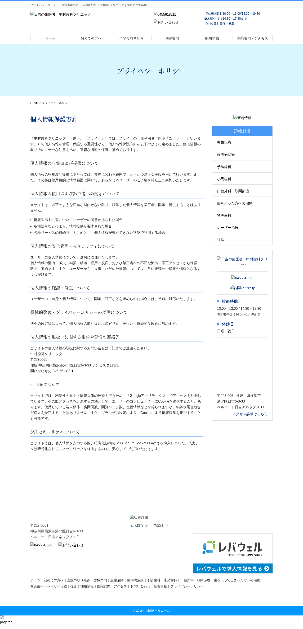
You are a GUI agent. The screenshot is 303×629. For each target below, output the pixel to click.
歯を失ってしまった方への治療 (237, 580)
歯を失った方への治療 (235, 203)
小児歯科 (224, 179)
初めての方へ (91, 38)
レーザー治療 (227, 227)
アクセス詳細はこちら (250, 414)
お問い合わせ (140, 586)
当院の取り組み (131, 38)
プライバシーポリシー (187, 586)
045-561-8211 (63, 371)
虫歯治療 (224, 142)
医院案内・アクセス (252, 38)
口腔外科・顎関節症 (233, 191)
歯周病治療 (226, 154)
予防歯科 (224, 167)
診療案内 (172, 38)
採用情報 (212, 38)
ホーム (50, 38)
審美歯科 (224, 215)
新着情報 (160, 586)
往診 (220, 240)
